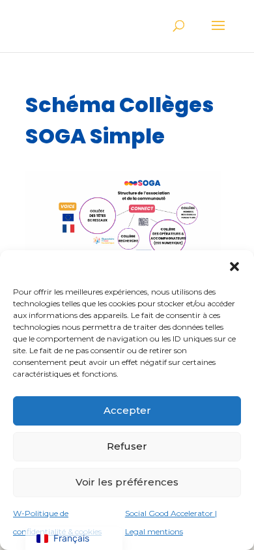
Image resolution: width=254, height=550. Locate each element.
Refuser (127, 446)
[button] (234, 266)
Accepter (127, 410)
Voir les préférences (127, 482)
